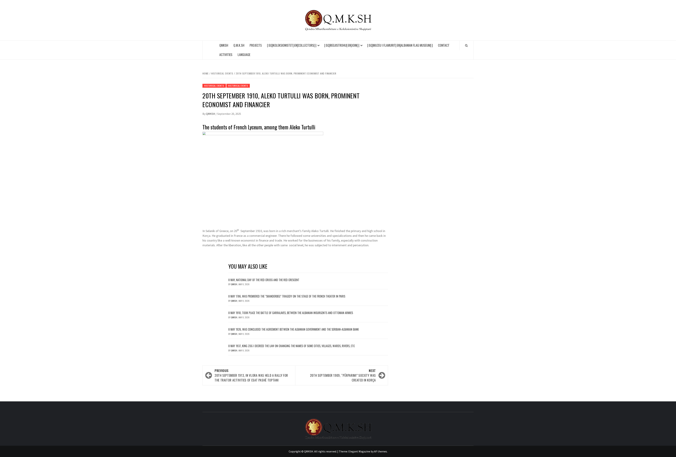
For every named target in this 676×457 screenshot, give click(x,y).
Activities (225, 54)
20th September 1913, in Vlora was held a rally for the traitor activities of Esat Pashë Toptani (251, 375)
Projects (256, 45)
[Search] (466, 45)
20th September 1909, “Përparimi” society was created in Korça (343, 375)
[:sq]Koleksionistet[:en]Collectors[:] (291, 45)
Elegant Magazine (359, 451)
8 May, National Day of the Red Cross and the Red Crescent (263, 280)
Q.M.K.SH (238, 45)
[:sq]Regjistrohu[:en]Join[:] (341, 45)
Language (244, 54)
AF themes (380, 451)
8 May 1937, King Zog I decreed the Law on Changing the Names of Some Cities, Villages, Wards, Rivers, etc (291, 346)
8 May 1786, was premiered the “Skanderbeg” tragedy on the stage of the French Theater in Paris (286, 296)
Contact (443, 45)
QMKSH (223, 45)
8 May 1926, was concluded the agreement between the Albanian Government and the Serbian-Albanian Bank (293, 329)
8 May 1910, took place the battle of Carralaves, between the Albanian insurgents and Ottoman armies (290, 313)
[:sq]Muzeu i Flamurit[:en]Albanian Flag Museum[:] (400, 45)
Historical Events (214, 85)
